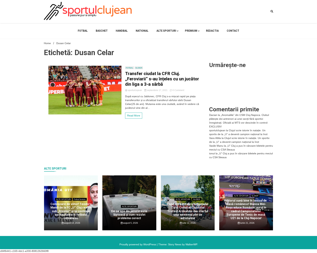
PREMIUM (191, 30)
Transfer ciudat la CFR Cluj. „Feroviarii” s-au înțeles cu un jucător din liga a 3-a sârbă (162, 79)
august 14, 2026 (71, 223)
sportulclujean (135, 90)
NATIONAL (142, 30)
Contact (233, 30)
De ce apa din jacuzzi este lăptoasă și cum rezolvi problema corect (129, 214)
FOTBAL (83, 30)
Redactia (212, 30)
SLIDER (138, 68)
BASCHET (102, 30)
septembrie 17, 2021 (157, 90)
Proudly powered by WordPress (138, 244)
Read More (133, 115)
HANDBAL (122, 30)
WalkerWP (191, 244)
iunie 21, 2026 (247, 223)
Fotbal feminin (80, 199)
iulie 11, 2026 (189, 223)
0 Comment (178, 90)
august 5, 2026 (130, 223)
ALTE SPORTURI (166, 30)
